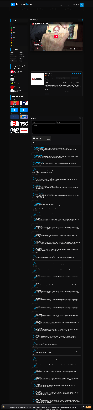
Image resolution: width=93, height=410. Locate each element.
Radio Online (76, 5)
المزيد (47, 93)
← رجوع (80, 19)
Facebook (75, 77)
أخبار (12, 54)
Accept (88, 406)
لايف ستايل (13, 58)
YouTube (68, 77)
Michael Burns (38, 212)
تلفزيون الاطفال (14, 60)
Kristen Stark (38, 203)
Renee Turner (38, 185)
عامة (12, 52)
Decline (83, 406)
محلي (21, 52)
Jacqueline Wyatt (39, 193)
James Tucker (39, 167)
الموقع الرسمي (60, 77)
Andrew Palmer (39, 155)
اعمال (21, 58)
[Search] (12, 24)
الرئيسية (54, 5)
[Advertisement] (46, 15)
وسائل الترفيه (22, 56)
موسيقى (21, 54)
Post (34, 142)
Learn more (74, 407)
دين (20, 60)
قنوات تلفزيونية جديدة (65, 5)
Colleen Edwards (39, 162)
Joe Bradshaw (39, 177)
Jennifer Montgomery (40, 147)
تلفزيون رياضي (13, 56)
